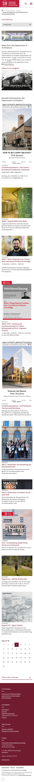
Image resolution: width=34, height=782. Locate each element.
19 (21, 653)
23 (8, 658)
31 (12, 662)
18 (16, 653)
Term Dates (5, 710)
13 (25, 649)
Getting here (5, 760)
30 (8, 662)
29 (3, 662)
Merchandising (6, 698)
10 (12, 649)
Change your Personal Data (10, 731)
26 (21, 658)
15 (3, 653)
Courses (4, 711)
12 (21, 649)
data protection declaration (25, 775)
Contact (9, 60)
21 (29, 653)
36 (3, 666)
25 (16, 658)
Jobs (15, 57)
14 (29, 649)
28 (29, 658)
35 (29, 662)
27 (25, 658)
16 (8, 653)
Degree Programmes (8, 713)
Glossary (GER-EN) (7, 729)
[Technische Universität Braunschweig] (9, 3)
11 (16, 649)
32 (16, 662)
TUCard (4, 717)
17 (12, 653)
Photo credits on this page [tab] (10, 677)
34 (25, 662)
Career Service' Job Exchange (11, 696)
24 (12, 658)
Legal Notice (5, 767)
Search (26, 3)
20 (25, 653)
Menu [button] (31, 4)
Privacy (12, 767)
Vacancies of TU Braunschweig (11, 694)
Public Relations (9, 64)
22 (3, 658)
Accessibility (20, 767)
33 (21, 662)
